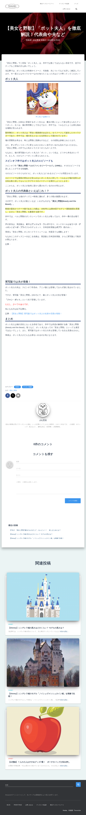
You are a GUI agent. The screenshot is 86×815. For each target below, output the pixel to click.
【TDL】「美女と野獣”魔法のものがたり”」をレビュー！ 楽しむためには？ (35, 530)
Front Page (18, 805)
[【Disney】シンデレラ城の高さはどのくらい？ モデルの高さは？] (43, 596)
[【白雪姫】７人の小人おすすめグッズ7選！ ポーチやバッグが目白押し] (43, 731)
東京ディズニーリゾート (47, 3)
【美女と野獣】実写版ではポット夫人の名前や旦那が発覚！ (36, 314)
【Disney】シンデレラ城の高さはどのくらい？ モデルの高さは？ (31, 534)
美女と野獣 (13, 390)
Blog (8, 805)
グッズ (76, 3)
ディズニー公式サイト (43, 117)
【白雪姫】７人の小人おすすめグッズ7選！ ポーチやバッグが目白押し (39, 762)
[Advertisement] (43, 262)
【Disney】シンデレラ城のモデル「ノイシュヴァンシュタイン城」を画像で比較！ (36, 538)
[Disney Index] (12, 6)
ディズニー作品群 (64, 3)
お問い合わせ (66, 9)
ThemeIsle (77, 810)
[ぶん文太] (43, 410)
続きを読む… (64, 631)
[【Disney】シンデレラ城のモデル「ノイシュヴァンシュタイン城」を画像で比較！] (43, 662)
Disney (17, 386)
